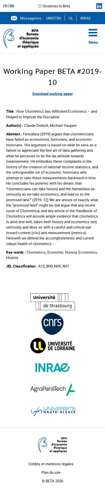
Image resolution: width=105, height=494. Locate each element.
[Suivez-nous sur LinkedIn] (99, 6)
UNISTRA (53, 18)
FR (5, 6)
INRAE (85, 18)
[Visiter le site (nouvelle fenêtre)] (52, 301)
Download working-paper (52, 93)
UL (71, 18)
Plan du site (51, 472)
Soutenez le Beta (56, 5)
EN (12, 6)
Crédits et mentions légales (51, 463)
